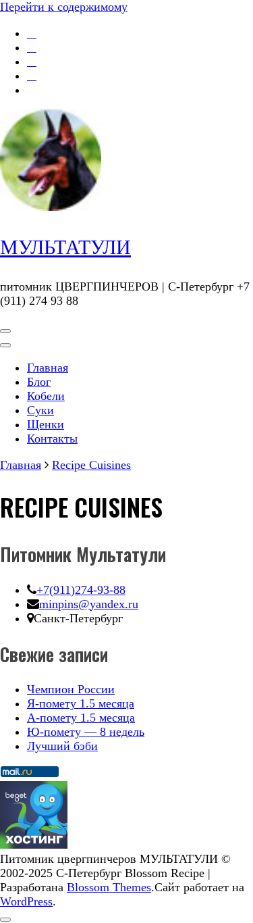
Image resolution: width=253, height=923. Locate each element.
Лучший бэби (62, 746)
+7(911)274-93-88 (80, 590)
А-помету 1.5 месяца (81, 717)
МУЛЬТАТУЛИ (65, 246)
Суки (40, 410)
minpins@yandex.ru (88, 604)
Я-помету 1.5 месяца (80, 703)
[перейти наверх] (5, 920)
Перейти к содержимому (64, 7)
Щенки (45, 424)
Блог (39, 382)
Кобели (46, 396)
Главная (47, 367)
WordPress (26, 901)
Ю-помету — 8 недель (85, 732)
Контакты (52, 438)
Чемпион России (71, 689)
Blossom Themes (109, 887)
